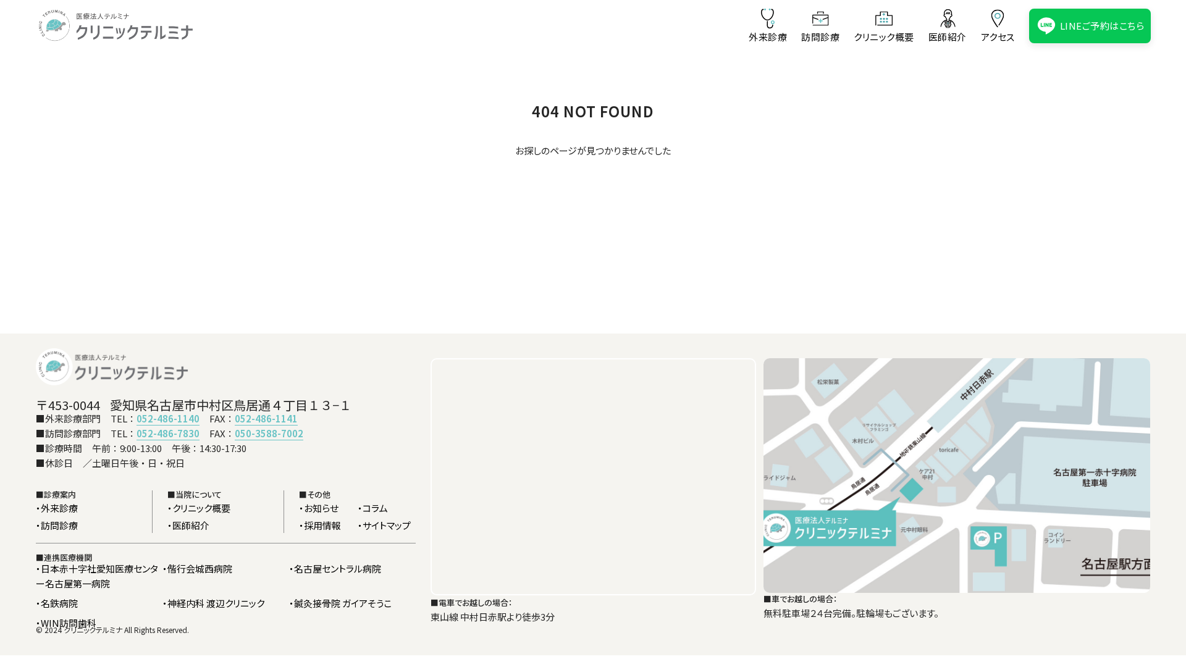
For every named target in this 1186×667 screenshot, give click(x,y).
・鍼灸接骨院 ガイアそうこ (340, 603)
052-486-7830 (168, 433)
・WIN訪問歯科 (66, 622)
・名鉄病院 (57, 603)
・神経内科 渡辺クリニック (213, 603)
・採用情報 (320, 525)
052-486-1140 (168, 418)
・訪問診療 (57, 525)
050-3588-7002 (269, 433)
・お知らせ (319, 507)
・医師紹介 (188, 525)
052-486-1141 (266, 418)
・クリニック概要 (198, 507)
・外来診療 (57, 507)
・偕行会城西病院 (197, 568)
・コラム (373, 507)
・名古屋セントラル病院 (335, 568)
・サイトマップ (384, 525)
